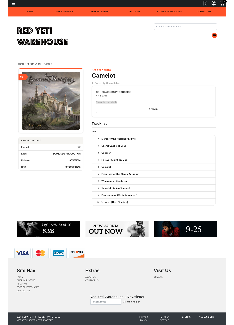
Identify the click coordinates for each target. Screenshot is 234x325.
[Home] (42, 36)
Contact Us (204, 11)
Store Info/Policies (169, 11)
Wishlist (155, 109)
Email (159, 277)
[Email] (214, 35)
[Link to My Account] (214, 4)
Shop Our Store (26, 280)
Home (21, 64)
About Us (134, 11)
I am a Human (132, 301)
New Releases (99, 11)
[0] (222, 4)
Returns (186, 317)
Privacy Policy (143, 319)
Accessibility (206, 317)
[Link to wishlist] (205, 4)
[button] (64, 12)
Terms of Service (164, 319)
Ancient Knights (34, 64)
